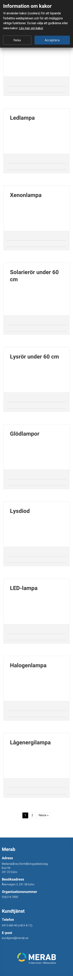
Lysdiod (20, 511)
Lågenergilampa (30, 742)
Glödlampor (25, 434)
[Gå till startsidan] (36, 958)
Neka (17, 40)
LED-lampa (23, 588)
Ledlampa (22, 118)
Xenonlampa (25, 195)
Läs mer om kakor (31, 28)
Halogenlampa (28, 665)
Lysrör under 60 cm (34, 357)
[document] (36, 24)
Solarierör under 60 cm (34, 276)
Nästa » (43, 815)
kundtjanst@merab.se (15, 938)
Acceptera (52, 40)
